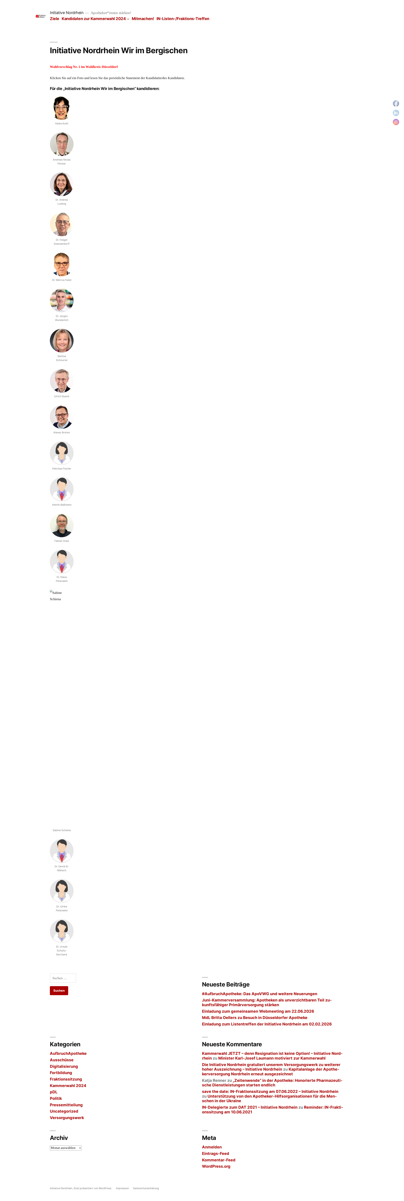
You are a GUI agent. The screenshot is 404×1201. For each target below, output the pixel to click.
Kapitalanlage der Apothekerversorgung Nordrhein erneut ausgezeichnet (270, 1071)
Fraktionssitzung (66, 1079)
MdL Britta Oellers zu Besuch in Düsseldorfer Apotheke (254, 1017)
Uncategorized (64, 1111)
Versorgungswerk (67, 1117)
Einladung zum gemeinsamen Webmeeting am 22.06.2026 (258, 1011)
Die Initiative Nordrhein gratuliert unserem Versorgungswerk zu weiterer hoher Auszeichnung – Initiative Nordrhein (271, 1067)
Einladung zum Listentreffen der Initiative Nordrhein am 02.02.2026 (267, 1024)
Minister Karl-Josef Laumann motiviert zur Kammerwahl (272, 1058)
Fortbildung (61, 1072)
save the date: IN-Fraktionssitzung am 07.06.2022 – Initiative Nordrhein (270, 1091)
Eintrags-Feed (215, 1153)
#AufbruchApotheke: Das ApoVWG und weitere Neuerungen (259, 993)
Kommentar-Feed (218, 1160)
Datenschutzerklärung (146, 1188)
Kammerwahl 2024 (68, 1085)
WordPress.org (216, 1166)
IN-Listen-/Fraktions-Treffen (183, 18)
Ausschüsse (62, 1060)
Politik (56, 1098)
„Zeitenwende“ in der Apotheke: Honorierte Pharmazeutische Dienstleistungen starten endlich (272, 1082)
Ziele (54, 18)
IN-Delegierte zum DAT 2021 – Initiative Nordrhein (249, 1107)
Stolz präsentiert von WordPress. (93, 1188)
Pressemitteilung (66, 1104)
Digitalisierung (64, 1066)
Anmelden (212, 1147)
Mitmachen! (143, 18)
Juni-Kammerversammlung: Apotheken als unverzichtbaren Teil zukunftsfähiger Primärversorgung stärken (267, 1002)
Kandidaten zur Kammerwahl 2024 (94, 18)
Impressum (122, 1188)
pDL (53, 1092)
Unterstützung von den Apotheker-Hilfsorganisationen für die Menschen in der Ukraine (269, 1098)
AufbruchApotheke (68, 1053)
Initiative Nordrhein (66, 12)
